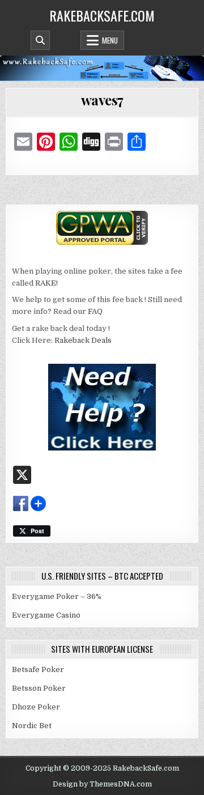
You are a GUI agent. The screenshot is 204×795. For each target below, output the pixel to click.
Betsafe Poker (38, 669)
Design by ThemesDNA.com (102, 784)
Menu (110, 40)
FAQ (95, 311)
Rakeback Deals (83, 340)
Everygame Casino (46, 615)
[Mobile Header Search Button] (40, 40)
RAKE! (46, 283)
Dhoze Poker (36, 707)
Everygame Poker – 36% (56, 596)
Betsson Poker (39, 688)
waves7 (102, 100)
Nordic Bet (32, 725)
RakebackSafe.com (102, 15)
